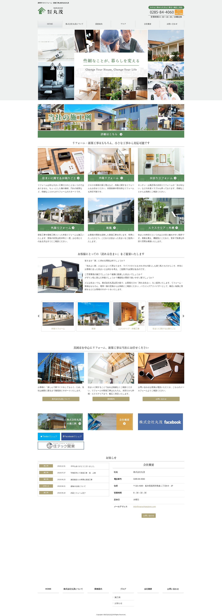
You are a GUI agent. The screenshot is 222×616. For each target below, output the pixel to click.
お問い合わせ (161, 399)
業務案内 (111, 399)
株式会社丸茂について (61, 399)
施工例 (117, 597)
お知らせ (118, 603)
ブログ (123, 589)
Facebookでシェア (73, 436)
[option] (58, 316)
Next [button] (183, 316)
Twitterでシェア (49, 436)
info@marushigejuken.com (144, 506)
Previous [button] (38, 316)
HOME (48, 589)
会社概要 (148, 589)
